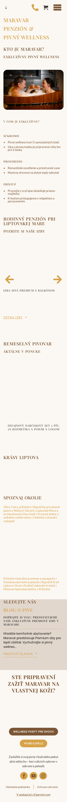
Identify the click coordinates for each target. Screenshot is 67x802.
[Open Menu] (57, 7)
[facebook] (24, 776)
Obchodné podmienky (18, 786)
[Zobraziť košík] (45, 7)
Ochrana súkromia (47, 786)
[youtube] (33, 776)
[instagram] (43, 776)
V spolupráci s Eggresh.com (33, 795)
